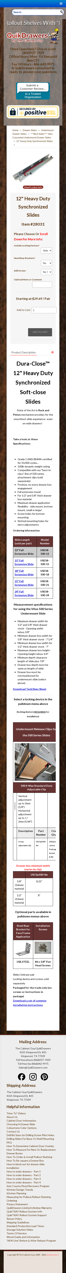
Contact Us (13, 1131)
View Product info (33, 187)
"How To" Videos (16, 1113)
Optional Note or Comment (28, 279)
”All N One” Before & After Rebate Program (31, 1240)
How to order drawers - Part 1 (24, 1171)
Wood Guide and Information (23, 1236)
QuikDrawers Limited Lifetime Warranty (29, 1207)
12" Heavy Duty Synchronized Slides (34, 141)
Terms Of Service (17, 1233)
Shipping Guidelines (18, 1222)
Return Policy (14, 1218)
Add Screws (20, 270)
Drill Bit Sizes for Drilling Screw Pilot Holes (30, 1135)
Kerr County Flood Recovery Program (28, 1186)
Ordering (12, 1200)
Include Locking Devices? (26, 245)
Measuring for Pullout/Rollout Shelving (29, 1196)
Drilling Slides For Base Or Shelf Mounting (30, 1138)
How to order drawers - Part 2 (24, 1175)
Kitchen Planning (16, 1193)
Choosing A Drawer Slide (21, 1124)
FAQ (9, 1142)
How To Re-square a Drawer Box (25, 1160)
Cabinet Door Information (21, 1120)
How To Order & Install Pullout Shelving (29, 1156)
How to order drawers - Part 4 (24, 1182)
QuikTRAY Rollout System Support (27, 1215)
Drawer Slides (30, 130)
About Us (12, 1116)
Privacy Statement (17, 1204)
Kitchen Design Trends (20, 1189)
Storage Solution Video (20, 1229)
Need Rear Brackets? (24, 258)
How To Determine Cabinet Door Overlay (30, 1146)
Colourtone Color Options (22, 1127)
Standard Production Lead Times (25, 1226)
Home (15, 130)
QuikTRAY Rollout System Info (24, 1211)
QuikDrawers (52, 1255)
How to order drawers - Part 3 (24, 1178)
